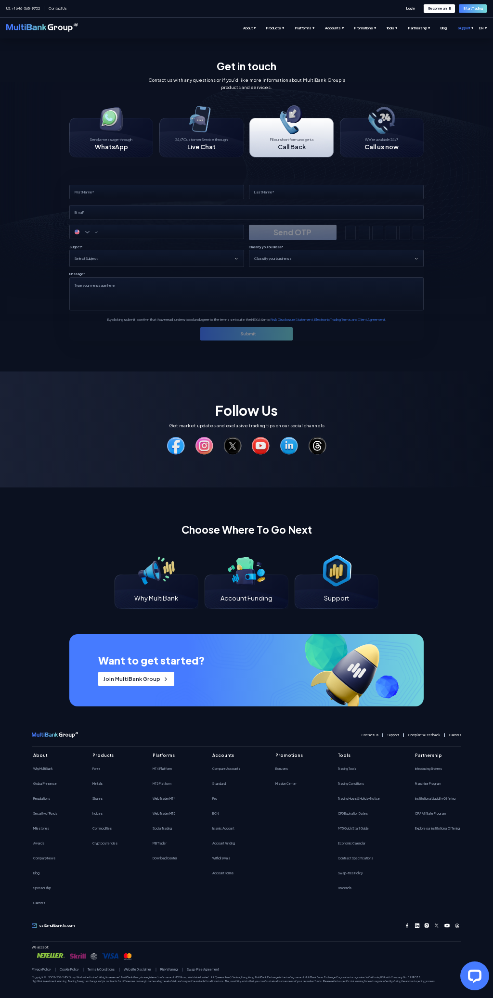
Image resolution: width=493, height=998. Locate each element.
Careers (455, 735)
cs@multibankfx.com (57, 925)
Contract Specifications (355, 858)
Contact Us (58, 8)
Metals (97, 783)
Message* (77, 274)
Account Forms (223, 873)
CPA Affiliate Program (430, 813)
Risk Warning (169, 969)
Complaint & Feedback (424, 735)
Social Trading (162, 828)
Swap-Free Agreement (203, 969)
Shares (97, 798)
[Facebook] (407, 925)
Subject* (75, 247)
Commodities (102, 828)
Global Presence (45, 783)
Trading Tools (347, 768)
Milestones (41, 828)
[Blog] (448, 28)
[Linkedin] (417, 925)
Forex (96, 768)
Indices (97, 813)
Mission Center (286, 783)
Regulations (41, 798)
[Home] (42, 28)
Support (393, 735)
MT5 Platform (162, 783)
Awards (38, 843)
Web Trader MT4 (164, 798)
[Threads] (457, 925)
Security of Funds (45, 813)
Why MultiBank (42, 768)
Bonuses (281, 768)
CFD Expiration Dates (353, 813)
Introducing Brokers (428, 768)
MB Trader (160, 843)
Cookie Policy (69, 969)
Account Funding (223, 843)
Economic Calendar (351, 843)
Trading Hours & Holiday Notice (359, 798)
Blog (36, 873)
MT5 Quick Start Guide (353, 828)
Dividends (344, 888)
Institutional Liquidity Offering (435, 798)
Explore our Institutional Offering (437, 828)
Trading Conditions (351, 783)
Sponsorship (42, 888)
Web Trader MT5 (164, 813)
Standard (219, 783)
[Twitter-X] (437, 925)
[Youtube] (447, 925)
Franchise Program (428, 783)
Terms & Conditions (101, 969)
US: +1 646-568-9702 (23, 8)
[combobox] (85, 232)
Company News (44, 858)
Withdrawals (221, 858)
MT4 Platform (162, 768)
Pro (214, 798)
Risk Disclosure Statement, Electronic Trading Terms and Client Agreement (328, 319)
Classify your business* (266, 247)
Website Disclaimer (137, 969)
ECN (215, 813)
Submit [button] (248, 333)
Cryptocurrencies (104, 843)
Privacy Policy (41, 969)
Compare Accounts (226, 768)
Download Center (165, 858)
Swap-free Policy (350, 873)
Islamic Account (223, 828)
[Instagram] (427, 925)
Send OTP (292, 232)
